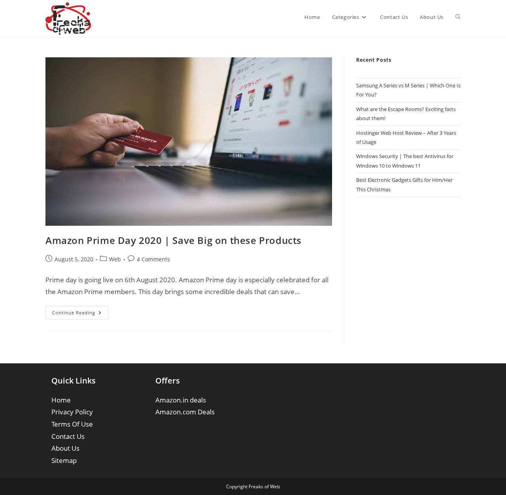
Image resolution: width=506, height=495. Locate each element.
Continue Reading (80, 314)
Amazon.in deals (180, 399)
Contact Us (68, 436)
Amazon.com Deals (185, 411)
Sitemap (64, 460)
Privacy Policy (72, 411)
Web (115, 259)
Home (61, 399)
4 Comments (153, 259)
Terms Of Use (72, 424)
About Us (65, 448)
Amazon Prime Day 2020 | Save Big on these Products (173, 240)
